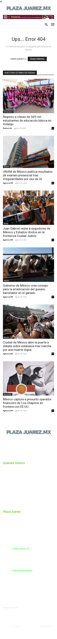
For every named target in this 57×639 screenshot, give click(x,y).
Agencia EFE (8, 183)
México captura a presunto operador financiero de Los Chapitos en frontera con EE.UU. (27, 403)
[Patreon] (19, 457)
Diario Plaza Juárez (22, 570)
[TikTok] (26, 457)
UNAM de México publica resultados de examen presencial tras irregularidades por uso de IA (28, 175)
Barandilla (7, 394)
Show (6, 223)
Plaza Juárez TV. (21, 548)
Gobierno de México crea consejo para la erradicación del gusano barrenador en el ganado (25, 289)
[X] (33, 457)
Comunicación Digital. (44, 629)
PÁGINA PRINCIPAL (37, 59)
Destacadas (8, 112)
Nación (6, 167)
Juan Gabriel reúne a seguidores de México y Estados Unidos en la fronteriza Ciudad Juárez (26, 232)
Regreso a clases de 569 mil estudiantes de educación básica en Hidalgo (27, 120)
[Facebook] (4, 457)
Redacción (7, 128)
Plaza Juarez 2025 (30, 626)
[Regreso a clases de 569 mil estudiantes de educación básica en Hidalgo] (28, 96)
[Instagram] (11, 457)
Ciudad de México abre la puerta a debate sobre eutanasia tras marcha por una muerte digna (27, 346)
